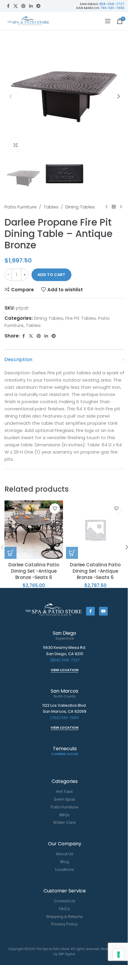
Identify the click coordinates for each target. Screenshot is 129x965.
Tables (51, 207)
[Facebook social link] (8, 6)
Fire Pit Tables (80, 318)
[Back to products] (113, 207)
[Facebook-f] (90, 611)
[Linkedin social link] (30, 6)
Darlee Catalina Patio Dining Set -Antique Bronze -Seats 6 (33, 571)
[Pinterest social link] (23, 6)
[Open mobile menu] (108, 21)
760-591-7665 (112, 7)
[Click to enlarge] (15, 145)
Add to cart (51, 274)
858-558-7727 (111, 3)
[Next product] (120, 207)
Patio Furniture (20, 207)
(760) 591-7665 (64, 718)
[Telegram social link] (38, 6)
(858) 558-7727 (65, 660)
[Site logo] (28, 20)
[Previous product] (106, 207)
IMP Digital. (67, 954)
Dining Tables (80, 207)
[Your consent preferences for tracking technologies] (118, 954)
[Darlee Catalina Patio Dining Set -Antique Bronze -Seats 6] (33, 529)
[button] (10, 96)
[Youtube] (103, 611)
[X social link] (16, 6)
